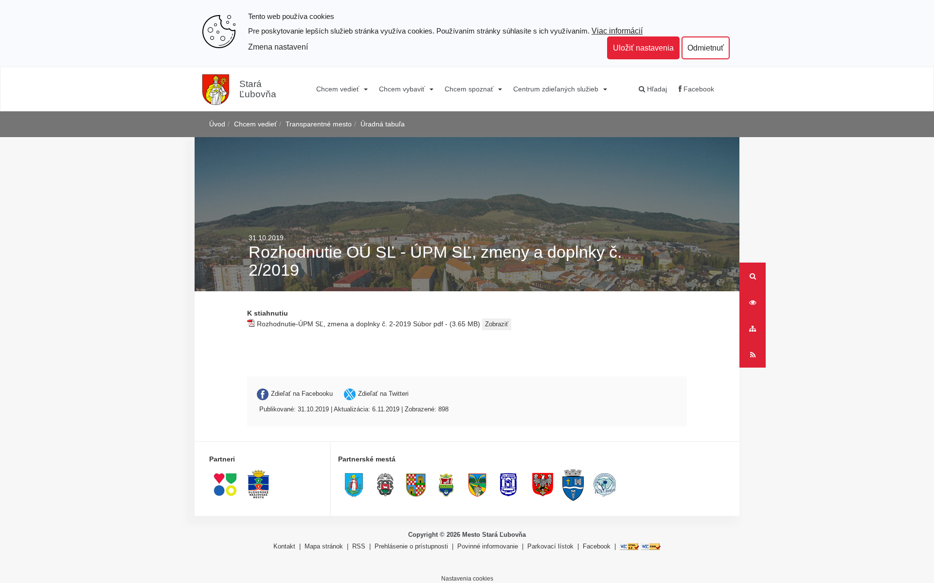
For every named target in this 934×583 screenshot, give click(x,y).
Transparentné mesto (319, 124)
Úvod (217, 124)
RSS (359, 546)
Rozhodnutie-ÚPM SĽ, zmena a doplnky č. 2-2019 (334, 323)
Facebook (698, 89)
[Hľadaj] (752, 276)
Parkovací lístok (550, 546)
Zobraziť (496, 324)
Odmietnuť (705, 47)
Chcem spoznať (469, 89)
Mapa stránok (324, 546)
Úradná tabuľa (382, 124)
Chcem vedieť (337, 89)
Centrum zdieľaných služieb (555, 89)
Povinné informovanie (487, 546)
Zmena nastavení (278, 46)
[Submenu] (365, 89)
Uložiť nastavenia (643, 47)
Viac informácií (617, 30)
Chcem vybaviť (402, 89)
